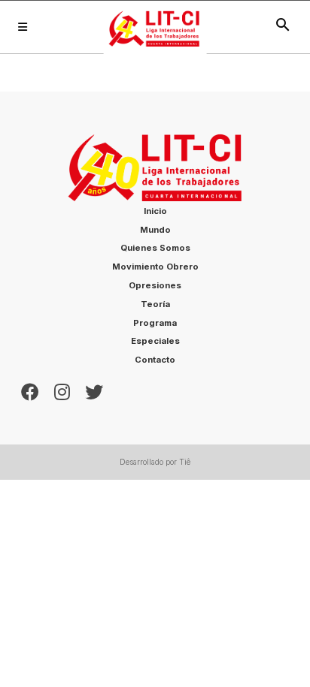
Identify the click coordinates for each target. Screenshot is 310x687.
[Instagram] (62, 390)
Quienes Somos (155, 248)
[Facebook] (30, 390)
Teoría (155, 304)
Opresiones (155, 285)
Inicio (155, 211)
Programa (155, 323)
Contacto (155, 359)
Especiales (155, 341)
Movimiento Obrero (155, 266)
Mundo (155, 229)
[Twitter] (94, 390)
